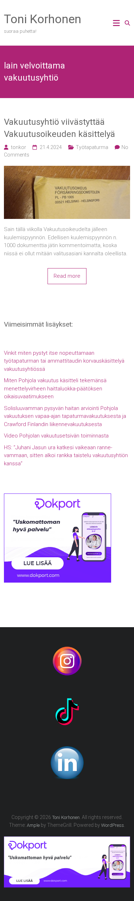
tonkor (18, 147)
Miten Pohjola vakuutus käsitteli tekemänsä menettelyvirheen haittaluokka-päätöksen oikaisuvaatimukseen (55, 388)
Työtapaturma (92, 147)
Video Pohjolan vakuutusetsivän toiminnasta (56, 435)
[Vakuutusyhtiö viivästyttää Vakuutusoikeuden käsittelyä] (67, 170)
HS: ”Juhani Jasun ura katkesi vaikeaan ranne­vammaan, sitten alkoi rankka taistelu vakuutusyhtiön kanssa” (66, 455)
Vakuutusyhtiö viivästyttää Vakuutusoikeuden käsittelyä (59, 128)
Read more (67, 276)
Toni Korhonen (42, 19)
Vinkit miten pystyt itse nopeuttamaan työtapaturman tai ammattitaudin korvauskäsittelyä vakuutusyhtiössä (64, 361)
